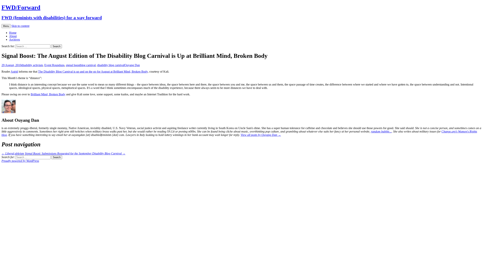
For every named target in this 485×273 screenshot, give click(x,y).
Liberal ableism (13, 153)
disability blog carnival (110, 65)
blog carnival (88, 65)
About (13, 36)
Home (12, 32)
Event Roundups (54, 65)
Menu (6, 26)
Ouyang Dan (132, 65)
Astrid (14, 71)
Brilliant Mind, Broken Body (48, 94)
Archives (14, 39)
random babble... (381, 131)
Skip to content (20, 25)
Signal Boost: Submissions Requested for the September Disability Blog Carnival (75, 153)
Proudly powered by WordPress (20, 160)
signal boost (73, 65)
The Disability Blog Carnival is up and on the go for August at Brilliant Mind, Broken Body (93, 71)
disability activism (32, 65)
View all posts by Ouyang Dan (261, 134)
